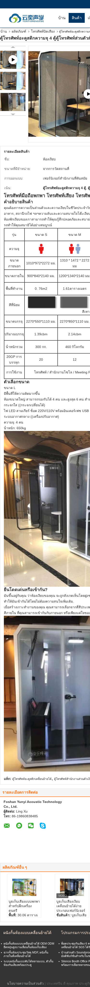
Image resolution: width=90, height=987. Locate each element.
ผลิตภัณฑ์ (19, 31)
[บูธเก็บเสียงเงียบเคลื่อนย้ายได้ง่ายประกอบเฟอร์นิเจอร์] (72, 887)
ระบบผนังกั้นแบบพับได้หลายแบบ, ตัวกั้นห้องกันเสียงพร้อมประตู (28, 963)
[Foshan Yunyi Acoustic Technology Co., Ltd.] (27, 18)
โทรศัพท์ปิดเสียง (43, 31)
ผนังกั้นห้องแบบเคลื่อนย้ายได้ (27, 933)
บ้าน (62, 18)
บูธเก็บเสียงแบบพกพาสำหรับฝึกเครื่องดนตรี (24, 906)
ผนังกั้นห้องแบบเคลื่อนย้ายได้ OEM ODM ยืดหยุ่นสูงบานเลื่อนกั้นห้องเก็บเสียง (29, 945)
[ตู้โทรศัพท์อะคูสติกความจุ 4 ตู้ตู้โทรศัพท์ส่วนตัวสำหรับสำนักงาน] (13, 80)
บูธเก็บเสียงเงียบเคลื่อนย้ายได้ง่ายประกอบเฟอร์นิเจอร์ (70, 906)
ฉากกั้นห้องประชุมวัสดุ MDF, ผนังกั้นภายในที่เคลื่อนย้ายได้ (26, 954)
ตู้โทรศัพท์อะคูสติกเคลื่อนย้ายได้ (32, 779)
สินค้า (77, 18)
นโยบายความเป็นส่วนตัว (25, 983)
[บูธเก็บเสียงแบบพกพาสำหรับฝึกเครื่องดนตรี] (24, 887)
